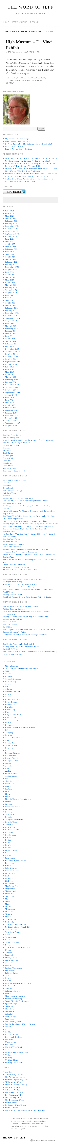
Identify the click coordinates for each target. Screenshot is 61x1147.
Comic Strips (11, 745)
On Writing (7, 627)
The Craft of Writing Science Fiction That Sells (22, 579)
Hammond (9, 832)
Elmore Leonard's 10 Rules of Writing (18, 587)
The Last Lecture (10, 624)
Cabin (8, 730)
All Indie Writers (13, 1089)
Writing (8, 1057)
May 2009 (9, 372)
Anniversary (10, 681)
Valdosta (9, 1039)
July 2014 (9, 323)
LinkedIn (9, 881)
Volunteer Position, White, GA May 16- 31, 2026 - (28, 163)
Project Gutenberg (13, 968)
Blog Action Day (13, 714)
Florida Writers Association (18, 799)
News (7, 934)
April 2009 (10, 374)
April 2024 (10, 256)
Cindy (8, 740)
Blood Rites (8, 463)
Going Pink (10, 814)
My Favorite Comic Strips (17, 138)
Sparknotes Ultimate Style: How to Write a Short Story (26, 529)
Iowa (7, 852)
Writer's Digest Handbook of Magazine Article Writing (25, 549)
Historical (9, 837)
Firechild (6, 495)
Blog (7, 712)
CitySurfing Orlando (14, 1074)
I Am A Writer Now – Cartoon (19, 149)
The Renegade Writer (15, 1100)
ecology (9, 771)
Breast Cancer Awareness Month (20, 727)
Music (8, 916)
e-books (8, 763)
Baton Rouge (11, 702)
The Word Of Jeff (30, 7)
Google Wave (11, 822)
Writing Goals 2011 (14, 1062)
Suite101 (9, 1014)
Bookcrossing (11, 719)
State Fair (9, 1008)
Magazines (10, 888)
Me (6, 898)
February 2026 (12, 221)
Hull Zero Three (9, 493)
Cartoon (9, 735)
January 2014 (11, 331)
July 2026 (9, 210)
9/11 (7, 671)
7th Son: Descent (10, 541)
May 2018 (9, 280)
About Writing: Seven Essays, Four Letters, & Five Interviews (29, 554)
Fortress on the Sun (11, 445)
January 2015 (11, 310)
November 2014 (12, 315)
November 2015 (12, 290)
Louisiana (9, 883)
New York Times (12, 932)
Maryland (9, 896)
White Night (8, 455)
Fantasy (8, 788)
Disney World (11, 758)
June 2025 (10, 239)
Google (8, 817)
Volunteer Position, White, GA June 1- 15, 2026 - (28, 158)
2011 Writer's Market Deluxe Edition (22, 668)
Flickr (8, 794)
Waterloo (9, 1044)
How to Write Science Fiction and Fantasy (20, 606)
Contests (9, 748)
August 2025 (11, 236)
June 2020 (10, 272)
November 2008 (12, 387)
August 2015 (11, 292)
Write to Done (11, 1107)
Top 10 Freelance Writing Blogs (20, 1024)
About (8, 673)
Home (6, 22)
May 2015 (9, 300)
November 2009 (12, 356)
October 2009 (11, 359)
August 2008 (11, 395)
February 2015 (12, 308)
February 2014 (12, 328)
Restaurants (10, 985)
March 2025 (10, 246)
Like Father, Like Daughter (17, 141)
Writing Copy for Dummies (14, 609)
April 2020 (10, 274)
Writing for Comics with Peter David (18, 498)
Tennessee (10, 1019)
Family (8, 786)
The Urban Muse (12, 1087)
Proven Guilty (9, 458)
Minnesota (10, 909)
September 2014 (12, 318)
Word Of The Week (14, 1047)
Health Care (10, 835)
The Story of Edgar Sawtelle (14, 471)
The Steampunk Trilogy (12, 490)
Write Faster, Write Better (13, 544)
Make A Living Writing (16, 1084)
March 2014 (10, 326)
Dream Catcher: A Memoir (14, 564)
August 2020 (11, 269)
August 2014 (11, 320)
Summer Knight (9, 468)
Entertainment (11, 773)
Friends (8, 809)
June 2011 (10, 336)
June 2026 (10, 213)
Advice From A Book (15, 146)
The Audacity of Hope (12, 503)
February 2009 (12, 379)
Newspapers (10, 937)
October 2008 (11, 389)
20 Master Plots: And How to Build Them (20, 570)
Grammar (9, 824)
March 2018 (10, 285)
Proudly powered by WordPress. (44, 1140)
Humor (8, 847)
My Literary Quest (13, 1097)
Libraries (9, 878)
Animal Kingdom (13, 679)
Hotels (8, 845)
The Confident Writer (11, 539)
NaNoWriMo (11, 919)
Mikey (8, 906)
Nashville (9, 921)
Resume (34, 22)
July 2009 (9, 366)
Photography (34, 80)
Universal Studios (13, 1037)
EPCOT (8, 778)
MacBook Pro (11, 886)
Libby (8, 875)
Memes (8, 904)
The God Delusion (10, 531)
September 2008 (12, 392)
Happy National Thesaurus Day (36, 176)
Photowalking (11, 960)
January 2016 (11, 287)
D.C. (7, 750)
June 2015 (10, 297)
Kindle (8, 865)
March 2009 (10, 377)
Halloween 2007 (12, 829)
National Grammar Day (15, 924)
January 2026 (11, 223)
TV (6, 1029)
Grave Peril (7, 483)
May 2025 (9, 241)
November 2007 (12, 418)
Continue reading (20, 73)
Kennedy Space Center (15, 860)
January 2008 (11, 413)
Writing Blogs (11, 1060)
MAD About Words (14, 1082)
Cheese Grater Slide (14, 737)
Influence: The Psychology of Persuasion (20, 552)
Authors (8, 694)
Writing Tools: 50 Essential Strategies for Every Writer (26, 616)
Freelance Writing (13, 806)
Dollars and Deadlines (15, 1105)
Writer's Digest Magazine (17, 1079)
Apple (8, 684)
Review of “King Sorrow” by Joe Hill (22, 166)
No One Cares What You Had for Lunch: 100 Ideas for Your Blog (30, 534)
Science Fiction (12, 991)
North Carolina (12, 942)
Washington (10, 1042)
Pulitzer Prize (11, 973)
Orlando (9, 952)
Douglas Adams (12, 760)
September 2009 (12, 361)
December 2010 (12, 349)
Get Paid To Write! (10, 649)
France (31, 78)
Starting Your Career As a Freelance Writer (21, 646)
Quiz (7, 975)
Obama (8, 950)
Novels (8, 945)
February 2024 (12, 262)
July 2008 (9, 397)
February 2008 (12, 410)
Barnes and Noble (13, 699)
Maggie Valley (12, 891)
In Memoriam (11, 850)
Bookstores (10, 725)
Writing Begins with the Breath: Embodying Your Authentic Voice (30, 523)
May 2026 (9, 216)
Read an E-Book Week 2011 (18, 983)
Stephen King (11, 1011)
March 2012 (10, 333)
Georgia (40, 78)
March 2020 (10, 277)
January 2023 (11, 264)
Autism (8, 696)
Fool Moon (7, 485)
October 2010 (11, 354)
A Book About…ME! (26, 181)
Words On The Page (14, 1092)
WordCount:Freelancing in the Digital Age (25, 1110)
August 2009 (11, 364)
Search (8, 993)
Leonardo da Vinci (16, 80)
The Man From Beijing (12, 435)
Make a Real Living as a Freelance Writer (20, 584)
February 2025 (12, 249)
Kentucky (9, 863)
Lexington (10, 873)
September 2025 (12, 233)
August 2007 (11, 425)
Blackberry (10, 709)
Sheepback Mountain (15, 996)
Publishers (10, 970)
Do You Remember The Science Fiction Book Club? (29, 144)
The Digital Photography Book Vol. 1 (18, 644)
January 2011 (11, 346)
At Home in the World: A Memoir (17, 567)
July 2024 (9, 251)
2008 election (11, 666)
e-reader (9, 765)
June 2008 (10, 400)
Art (14, 78)
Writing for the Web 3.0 (13, 619)
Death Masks (8, 466)
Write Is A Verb (9, 622)
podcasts (9, 962)
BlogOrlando (11, 717)
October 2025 (11, 231)
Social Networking (14, 998)
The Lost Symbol (10, 536)
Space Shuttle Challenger (17, 1001)
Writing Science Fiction (12, 594)
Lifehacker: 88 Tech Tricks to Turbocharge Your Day (25, 634)
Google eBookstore (14, 819)
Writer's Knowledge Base (16, 1052)
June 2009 (10, 369)
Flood (8, 796)
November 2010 (12, 351)
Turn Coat (7, 450)
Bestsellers (10, 704)
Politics (8, 965)
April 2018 (10, 282)
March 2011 (10, 341)
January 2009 (11, 382)
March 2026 (10, 218)
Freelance (9, 804)
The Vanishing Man (11, 437)
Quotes (8, 978)
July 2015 (9, 295)
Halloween (10, 827)
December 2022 (12, 267)
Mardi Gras (10, 893)
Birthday (9, 707)
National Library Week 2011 (18, 927)
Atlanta (21, 78)
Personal (9, 955)
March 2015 (10, 305)
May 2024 (9, 254)
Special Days (11, 1003)
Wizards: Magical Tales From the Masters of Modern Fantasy (28, 440)
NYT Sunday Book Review (17, 947)
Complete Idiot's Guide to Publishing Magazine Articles (26, 500)
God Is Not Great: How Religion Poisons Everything (25, 521)
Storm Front (8, 488)
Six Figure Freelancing (12, 581)
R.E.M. (8, 980)
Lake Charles (11, 868)
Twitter (8, 1031)
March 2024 (10, 259)
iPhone (8, 855)
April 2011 (10, 338)
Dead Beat (7, 460)
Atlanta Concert (12, 691)
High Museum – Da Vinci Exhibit (29, 45)
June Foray (10, 858)
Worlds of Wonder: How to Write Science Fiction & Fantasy (28, 597)
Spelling (9, 1006)
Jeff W (11, 52)
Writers (8, 1055)
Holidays (9, 840)
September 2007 (12, 423)
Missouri (9, 911)
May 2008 (9, 402)
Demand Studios (12, 753)
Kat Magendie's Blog (15, 1095)
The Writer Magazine (15, 1077)
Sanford (8, 988)
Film (7, 791)
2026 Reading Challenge (28, 171)
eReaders (9, 781)
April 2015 (10, 303)
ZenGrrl (8, 1072)
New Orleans (11, 929)
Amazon (9, 676)
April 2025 (10, 244)
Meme (8, 901)
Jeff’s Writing (19, 22)
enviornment (11, 776)
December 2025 (12, 226)
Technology (10, 1016)
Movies (8, 914)
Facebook (9, 783)
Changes (6, 448)
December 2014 (12, 313)
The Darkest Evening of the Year (16, 442)
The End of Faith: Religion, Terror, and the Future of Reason (28, 526)
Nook (7, 939)
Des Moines (10, 755)
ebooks (8, 768)
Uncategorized (12, 1034)
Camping (9, 732)
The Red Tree (8, 557)
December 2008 (12, 384)
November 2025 (12, 228)
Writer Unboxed (12, 1102)
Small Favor (8, 453)
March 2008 (10, 407)
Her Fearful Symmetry (12, 547)
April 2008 (10, 405)
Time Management (13, 1021)
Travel (8, 1026)
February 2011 (12, 343)
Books (8, 722)
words (8, 1049)
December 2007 (12, 415)
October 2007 (11, 420)
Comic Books (11, 742)
